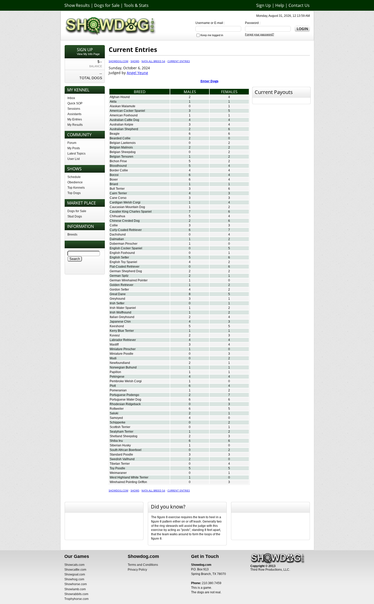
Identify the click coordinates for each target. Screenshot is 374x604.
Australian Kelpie (121, 124)
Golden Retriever (121, 285)
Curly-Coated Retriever (126, 230)
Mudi (113, 358)
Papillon (115, 372)
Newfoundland (120, 363)
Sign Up (263, 5)
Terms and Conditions (143, 565)
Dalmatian (117, 239)
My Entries (74, 119)
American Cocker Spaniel (127, 111)
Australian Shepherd (124, 129)
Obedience (75, 182)
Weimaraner (118, 473)
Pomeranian (118, 390)
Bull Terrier (117, 188)
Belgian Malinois (121, 147)
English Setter (119, 257)
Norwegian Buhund (123, 367)
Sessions (73, 109)
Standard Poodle (121, 454)
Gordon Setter (119, 289)
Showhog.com (74, 579)
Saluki (114, 413)
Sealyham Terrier (121, 431)
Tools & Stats (136, 5)
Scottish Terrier (120, 427)
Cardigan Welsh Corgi (125, 202)
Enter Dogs (209, 81)
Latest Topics (76, 153)
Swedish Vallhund (122, 459)
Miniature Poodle (121, 353)
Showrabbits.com (76, 594)
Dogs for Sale (107, 5)
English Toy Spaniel (123, 262)
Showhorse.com (75, 584)
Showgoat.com (74, 574)
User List (73, 159)
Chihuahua (117, 216)
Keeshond (117, 326)
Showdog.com (118, 61)
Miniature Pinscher (123, 349)
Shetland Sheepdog (123, 436)
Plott (113, 386)
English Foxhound (122, 253)
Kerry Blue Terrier (122, 331)
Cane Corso (118, 198)
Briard (114, 184)
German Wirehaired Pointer (129, 280)
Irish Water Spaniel (123, 308)
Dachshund (118, 234)
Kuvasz (115, 335)
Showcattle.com (75, 569)
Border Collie (119, 170)
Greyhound (117, 298)
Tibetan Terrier (120, 463)
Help (279, 5)
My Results (75, 125)
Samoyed (116, 418)
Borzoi (114, 175)
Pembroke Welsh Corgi (126, 381)
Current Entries (178, 61)
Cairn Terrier (118, 193)
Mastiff (114, 344)
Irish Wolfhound (120, 312)
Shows (135, 61)
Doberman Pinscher (123, 243)
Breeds (72, 234)
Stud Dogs (74, 216)
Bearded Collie (120, 138)
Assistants (74, 114)
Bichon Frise (118, 161)
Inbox (71, 98)
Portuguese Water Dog (125, 399)
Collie (114, 225)
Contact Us (299, 5)
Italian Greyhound (122, 317)
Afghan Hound (120, 97)
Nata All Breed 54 (153, 61)
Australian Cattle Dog (124, 120)
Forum (71, 143)
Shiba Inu (116, 441)
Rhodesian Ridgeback (125, 404)
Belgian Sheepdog (123, 152)
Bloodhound (118, 166)
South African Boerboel (125, 450)
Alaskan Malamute (122, 106)
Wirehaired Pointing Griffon (128, 482)
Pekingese (117, 376)
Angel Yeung (137, 72)
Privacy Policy (137, 569)
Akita (113, 101)
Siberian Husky (120, 445)
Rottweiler (117, 408)
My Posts (73, 148)
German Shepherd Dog (126, 271)
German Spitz (119, 276)
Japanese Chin (120, 321)
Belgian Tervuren (121, 156)
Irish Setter (117, 303)
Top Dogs (74, 193)
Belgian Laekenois (123, 143)
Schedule (74, 177)
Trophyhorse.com (76, 599)
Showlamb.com (75, 589)
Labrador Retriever (123, 340)
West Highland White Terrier (129, 477)
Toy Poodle (117, 468)
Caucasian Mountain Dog (127, 207)
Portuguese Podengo (124, 395)
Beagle (115, 133)
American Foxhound (124, 115)
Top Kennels (76, 187)
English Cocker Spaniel (126, 248)
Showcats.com (74, 565)
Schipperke (117, 422)
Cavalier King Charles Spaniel (131, 211)
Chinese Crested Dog (125, 221)
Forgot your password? (259, 34)
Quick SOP (74, 103)
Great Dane (118, 294)
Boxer (114, 179)
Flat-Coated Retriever (124, 266)
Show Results (77, 5)
